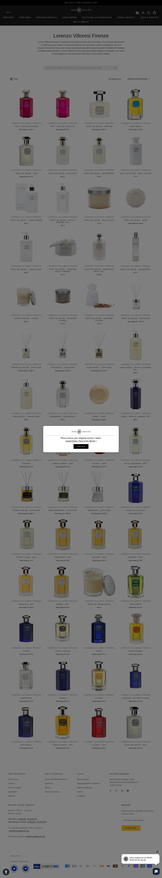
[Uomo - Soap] (99, 394)
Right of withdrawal (84, 788)
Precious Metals (46, 17)
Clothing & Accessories (97, 17)
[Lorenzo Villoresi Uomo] (135, 676)
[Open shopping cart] (154, 12)
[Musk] (99, 629)
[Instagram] (122, 790)
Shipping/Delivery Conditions (88, 783)
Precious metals (14, 788)
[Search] (148, 12)
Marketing (49, 783)
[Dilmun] (99, 676)
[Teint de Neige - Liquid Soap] (26, 247)
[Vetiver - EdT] (99, 535)
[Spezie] (26, 629)
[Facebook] (110, 790)
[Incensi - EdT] (135, 535)
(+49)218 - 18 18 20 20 (37, 822)
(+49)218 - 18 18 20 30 (27, 819)
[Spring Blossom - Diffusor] (26, 345)
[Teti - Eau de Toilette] (63, 104)
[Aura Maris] (135, 104)
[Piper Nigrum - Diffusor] (26, 488)
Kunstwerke (69, 17)
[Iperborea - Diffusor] (63, 345)
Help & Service (150, 17)
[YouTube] (128, 790)
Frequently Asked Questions (56, 779)
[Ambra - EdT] (63, 582)
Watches (8, 17)
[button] (138, 79)
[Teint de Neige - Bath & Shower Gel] (63, 198)
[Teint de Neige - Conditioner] (26, 198)
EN (7, 13)
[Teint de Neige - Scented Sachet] (99, 296)
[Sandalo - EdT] (26, 582)
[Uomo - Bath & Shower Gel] (135, 394)
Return (47, 788)
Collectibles (12, 792)
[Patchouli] (26, 722)
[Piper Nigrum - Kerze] (26, 296)
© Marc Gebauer (19, 862)
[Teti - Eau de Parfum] (26, 104)
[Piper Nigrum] (63, 629)
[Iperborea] (26, 676)
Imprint (80, 792)
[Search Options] (115, 67)
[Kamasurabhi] (135, 629)
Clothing (11, 783)
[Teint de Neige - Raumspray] (135, 247)
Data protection (83, 779)
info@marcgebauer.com (35, 836)
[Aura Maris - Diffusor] (99, 345)
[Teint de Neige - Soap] (135, 198)
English (15, 856)
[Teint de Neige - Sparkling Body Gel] (99, 247)
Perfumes (25, 17)
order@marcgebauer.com (19, 831)
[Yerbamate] (135, 582)
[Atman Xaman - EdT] (63, 722)
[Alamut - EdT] (99, 722)
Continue (81, 446)
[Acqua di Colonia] (135, 488)
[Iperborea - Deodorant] (63, 394)
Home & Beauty (126, 17)
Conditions (81, 796)
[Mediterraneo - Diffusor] (63, 488)
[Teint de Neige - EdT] (135, 722)
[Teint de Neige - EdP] (26, 151)
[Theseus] (26, 441)
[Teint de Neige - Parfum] (99, 104)
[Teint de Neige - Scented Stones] (63, 296)
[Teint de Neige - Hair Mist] (63, 151)
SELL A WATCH (81, 22)
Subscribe (131, 828)
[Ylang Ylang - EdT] (26, 535)
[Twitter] (116, 790)
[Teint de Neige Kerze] (99, 582)
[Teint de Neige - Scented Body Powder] (63, 247)
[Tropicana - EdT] (63, 535)
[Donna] (63, 676)
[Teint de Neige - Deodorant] (99, 151)
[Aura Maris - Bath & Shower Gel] (135, 345)
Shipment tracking (52, 792)
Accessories (13, 779)
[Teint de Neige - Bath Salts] (99, 198)
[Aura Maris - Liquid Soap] (26, 394)
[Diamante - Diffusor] (99, 488)
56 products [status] (115, 79)
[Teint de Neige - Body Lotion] (135, 151)
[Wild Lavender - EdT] (135, 441)
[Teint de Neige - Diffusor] (135, 296)
